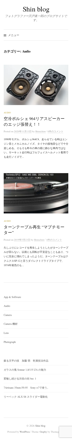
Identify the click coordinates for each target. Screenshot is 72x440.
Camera (8, 315)
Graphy (43, 431)
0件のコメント (55, 131)
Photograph (10, 342)
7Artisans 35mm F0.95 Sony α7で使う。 (27, 387)
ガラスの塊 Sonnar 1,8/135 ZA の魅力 (25, 369)
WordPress (25, 431)
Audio (7, 112)
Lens (6, 333)
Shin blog (36, 9)
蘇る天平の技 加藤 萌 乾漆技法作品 (26, 360)
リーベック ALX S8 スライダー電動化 (26, 396)
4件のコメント (54, 239)
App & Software (12, 297)
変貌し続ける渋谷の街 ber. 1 (20, 378)
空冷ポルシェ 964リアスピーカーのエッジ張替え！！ (34, 121)
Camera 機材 (11, 324)
